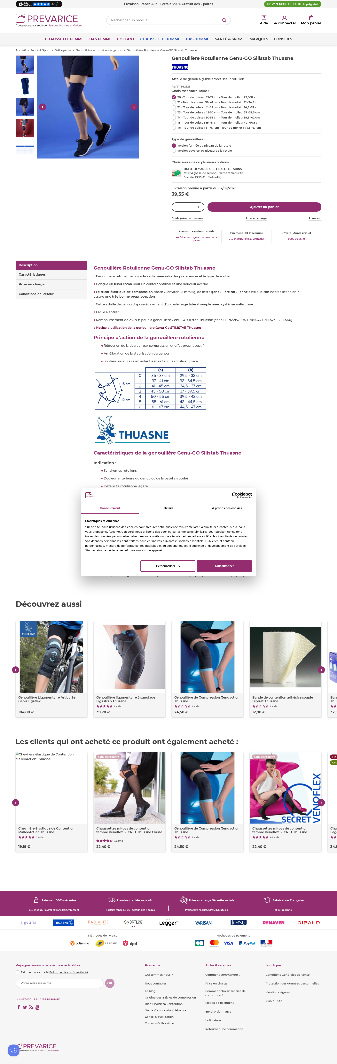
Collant (126, 39)
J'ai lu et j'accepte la (54, 972)
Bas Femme (100, 39)
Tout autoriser (224, 566)
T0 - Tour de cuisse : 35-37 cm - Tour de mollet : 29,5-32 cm (218, 97)
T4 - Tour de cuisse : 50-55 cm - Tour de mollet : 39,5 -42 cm (218, 117)
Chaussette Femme (64, 39)
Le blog (150, 991)
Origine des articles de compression (170, 997)
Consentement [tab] (110, 508)
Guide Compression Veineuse (165, 1010)
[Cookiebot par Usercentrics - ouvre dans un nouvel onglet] (235, 495)
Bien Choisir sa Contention (164, 1004)
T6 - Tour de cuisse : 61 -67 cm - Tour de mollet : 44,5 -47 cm (219, 127)
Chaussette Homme (160, 39)
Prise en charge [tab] (31, 284)
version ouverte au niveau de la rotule (204, 150)
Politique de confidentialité (68, 972)
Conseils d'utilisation (159, 1017)
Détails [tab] (168, 508)
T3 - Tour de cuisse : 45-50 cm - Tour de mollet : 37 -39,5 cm (218, 112)
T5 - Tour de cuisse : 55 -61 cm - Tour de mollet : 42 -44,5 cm (218, 122)
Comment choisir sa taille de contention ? (225, 993)
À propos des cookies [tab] (227, 508)
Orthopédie (63, 50)
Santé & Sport (40, 50)
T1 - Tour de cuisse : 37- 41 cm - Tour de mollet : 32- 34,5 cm (218, 102)
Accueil (21, 50)
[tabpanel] (207, 421)
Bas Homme (197, 39)
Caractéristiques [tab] (32, 274)
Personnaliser (165, 566)
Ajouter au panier (264, 207)
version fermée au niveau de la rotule (204, 145)
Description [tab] (28, 265)
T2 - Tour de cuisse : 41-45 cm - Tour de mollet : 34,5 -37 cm (218, 107)
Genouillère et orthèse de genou (99, 50)
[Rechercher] (224, 20)
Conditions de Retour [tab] (36, 294)
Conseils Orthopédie (159, 1023)
